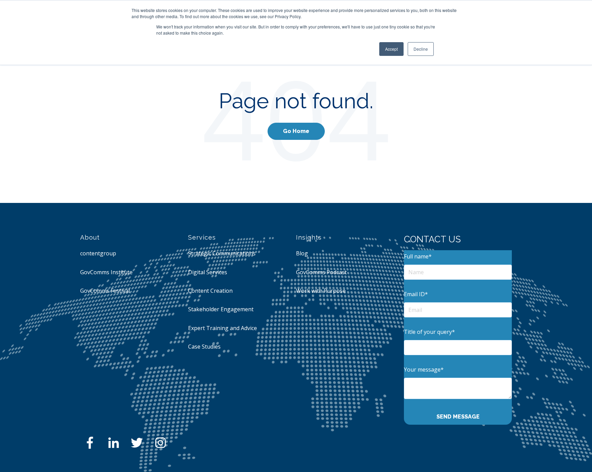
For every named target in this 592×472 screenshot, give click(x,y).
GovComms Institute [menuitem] (106, 272)
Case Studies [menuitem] (204, 346)
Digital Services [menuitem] (207, 272)
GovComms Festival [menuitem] (105, 290)
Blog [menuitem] (302, 253)
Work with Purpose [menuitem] (321, 290)
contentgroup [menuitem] (98, 253)
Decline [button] (421, 49)
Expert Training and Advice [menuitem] (222, 328)
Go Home (296, 131)
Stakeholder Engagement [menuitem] (221, 309)
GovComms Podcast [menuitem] (321, 272)
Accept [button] (391, 49)
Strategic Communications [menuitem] (222, 253)
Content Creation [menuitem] (210, 290)
